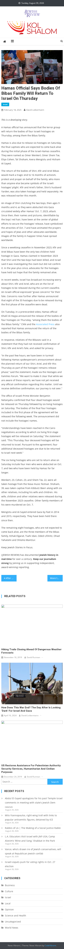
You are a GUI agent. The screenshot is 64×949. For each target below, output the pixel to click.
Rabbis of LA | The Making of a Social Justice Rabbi (33, 827)
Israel (5, 104)
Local (8, 903)
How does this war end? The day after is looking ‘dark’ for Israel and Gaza (31, 709)
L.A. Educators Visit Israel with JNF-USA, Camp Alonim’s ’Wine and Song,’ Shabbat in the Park (30, 838)
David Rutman (33, 657)
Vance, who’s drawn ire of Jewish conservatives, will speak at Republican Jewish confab (33, 851)
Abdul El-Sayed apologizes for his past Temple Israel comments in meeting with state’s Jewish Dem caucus (34, 802)
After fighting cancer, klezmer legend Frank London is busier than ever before (11, 578)
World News (11, 927)
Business (10, 885)
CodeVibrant (50, 945)
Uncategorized (13, 921)
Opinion (9, 909)
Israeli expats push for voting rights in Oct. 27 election (30, 864)
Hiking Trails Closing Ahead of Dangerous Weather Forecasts (31, 651)
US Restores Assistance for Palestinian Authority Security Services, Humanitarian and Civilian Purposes (31, 769)
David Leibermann (35, 109)
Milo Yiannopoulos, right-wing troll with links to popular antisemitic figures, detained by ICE (31, 817)
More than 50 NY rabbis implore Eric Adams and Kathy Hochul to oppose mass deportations (56, 578)
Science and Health (15, 915)
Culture (9, 891)
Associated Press (45, 324)
